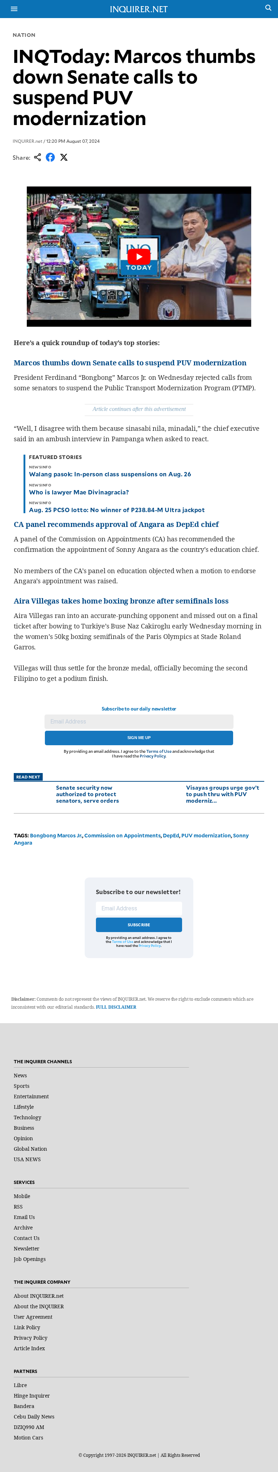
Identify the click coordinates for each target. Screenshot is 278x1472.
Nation (24, 34)
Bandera (24, 1406)
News (20, 1075)
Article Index (29, 1348)
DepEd (171, 835)
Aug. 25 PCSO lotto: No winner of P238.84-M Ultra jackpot (117, 510)
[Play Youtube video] (139, 256)
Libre (20, 1385)
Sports (21, 1085)
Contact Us (26, 1238)
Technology (27, 1117)
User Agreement (33, 1316)
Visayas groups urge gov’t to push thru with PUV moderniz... (223, 794)
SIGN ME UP (139, 737)
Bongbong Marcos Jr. (56, 835)
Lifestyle (24, 1106)
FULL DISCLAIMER (116, 1007)
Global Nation (30, 1148)
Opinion (23, 1138)
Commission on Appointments (122, 835)
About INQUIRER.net (39, 1295)
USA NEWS (27, 1159)
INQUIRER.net (27, 141)
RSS (18, 1206)
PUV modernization (206, 835)
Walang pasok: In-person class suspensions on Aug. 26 (110, 474)
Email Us (24, 1217)
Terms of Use (159, 751)
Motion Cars (28, 1437)
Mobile (22, 1196)
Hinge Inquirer (32, 1395)
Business (24, 1127)
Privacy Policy (152, 756)
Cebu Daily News (34, 1416)
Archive (23, 1227)
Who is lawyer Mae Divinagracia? (79, 492)
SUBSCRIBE (139, 924)
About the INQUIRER (39, 1306)
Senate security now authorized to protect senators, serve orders (87, 794)
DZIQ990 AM (29, 1427)
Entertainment (31, 1096)
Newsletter (26, 1248)
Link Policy (27, 1327)
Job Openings (30, 1259)
